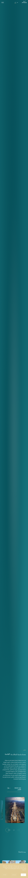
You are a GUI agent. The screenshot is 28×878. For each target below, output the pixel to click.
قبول (23, 874)
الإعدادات (4, 874)
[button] (14, 46)
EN (17, 2)
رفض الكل (14, 874)
